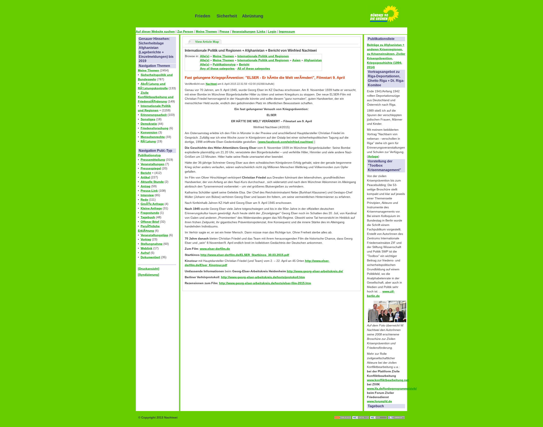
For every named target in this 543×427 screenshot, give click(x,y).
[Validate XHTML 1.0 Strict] (361, 413)
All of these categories (253, 68)
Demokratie (149, 123)
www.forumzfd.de (379, 401)
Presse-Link (149, 190)
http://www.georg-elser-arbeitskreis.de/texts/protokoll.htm (263, 277)
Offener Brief (150, 221)
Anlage (373, 156)
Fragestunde (150, 212)
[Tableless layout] (343, 413)
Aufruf (145, 252)
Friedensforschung (154, 128)
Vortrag (146, 239)
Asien (296, 60)
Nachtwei (211, 84)
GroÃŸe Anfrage (152, 204)
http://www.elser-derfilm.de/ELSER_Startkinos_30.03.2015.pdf (244, 255)
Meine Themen (206, 31)
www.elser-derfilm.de (215, 248)
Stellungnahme (151, 243)
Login (272, 31)
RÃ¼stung (148, 141)
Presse (224, 31)
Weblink (146, 248)
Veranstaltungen (244, 31)
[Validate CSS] (379, 413)
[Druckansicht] (148, 268)
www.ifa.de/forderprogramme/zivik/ (392, 388)
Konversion (149, 132)
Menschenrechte (153, 137)
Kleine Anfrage (151, 208)
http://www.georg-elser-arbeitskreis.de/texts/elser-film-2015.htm (265, 283)
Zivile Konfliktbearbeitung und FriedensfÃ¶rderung (156, 97)
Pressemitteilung (153, 159)
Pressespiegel (151, 168)
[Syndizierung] (148, 274)
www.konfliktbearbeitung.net (388, 380)
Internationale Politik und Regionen (263, 56)
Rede (144, 199)
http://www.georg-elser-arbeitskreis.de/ (315, 271)
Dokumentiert (150, 257)
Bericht (146, 172)
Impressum (287, 31)
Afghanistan (313, 60)
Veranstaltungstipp (154, 235)
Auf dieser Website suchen (155, 31)
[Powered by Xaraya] (396, 413)
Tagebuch (148, 217)
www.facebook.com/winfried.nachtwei (286, 141)
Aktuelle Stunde (152, 181)
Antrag (145, 186)
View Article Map (207, 41)
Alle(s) (204, 56)
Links (261, 31)
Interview (147, 195)
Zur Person (185, 31)
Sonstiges (148, 119)
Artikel (145, 177)
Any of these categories (217, 68)
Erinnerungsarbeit (154, 114)
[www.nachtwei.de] (162, 16)
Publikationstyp (149, 155)
